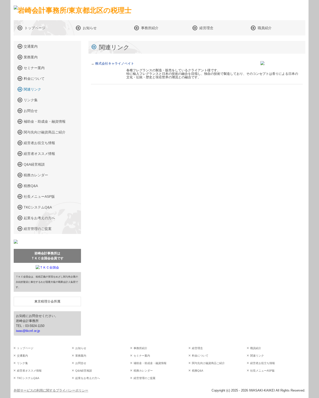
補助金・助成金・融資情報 (45, 121)
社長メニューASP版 (39, 197)
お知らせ (90, 28)
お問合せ (31, 111)
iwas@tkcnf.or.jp (28, 331)
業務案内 (31, 57)
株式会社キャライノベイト (114, 63)
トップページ (34, 28)
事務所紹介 (150, 28)
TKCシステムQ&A (38, 207)
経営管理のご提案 (38, 229)
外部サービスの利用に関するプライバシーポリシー (51, 390)
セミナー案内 (34, 68)
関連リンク (32, 89)
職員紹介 (265, 28)
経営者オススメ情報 (39, 154)
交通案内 (31, 46)
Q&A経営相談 (34, 164)
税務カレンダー (36, 175)
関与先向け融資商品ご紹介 (45, 132)
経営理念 (206, 28)
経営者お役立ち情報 (39, 143)
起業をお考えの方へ (39, 218)
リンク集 (31, 100)
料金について (34, 79)
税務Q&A (31, 186)
